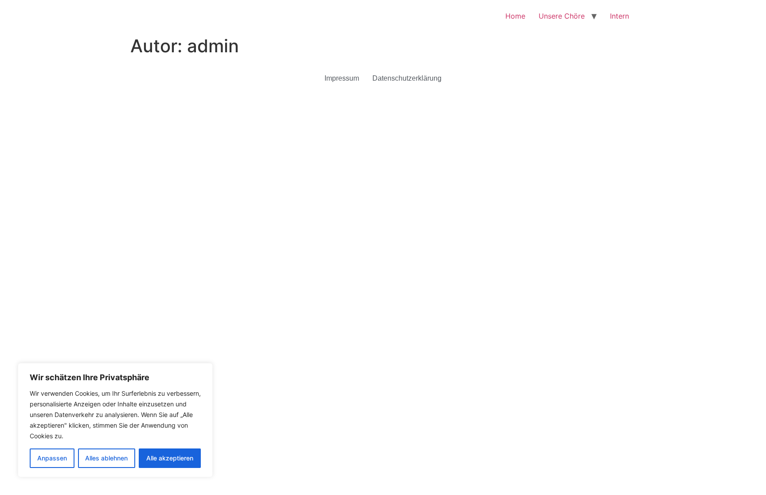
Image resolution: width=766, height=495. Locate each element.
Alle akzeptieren (169, 458)
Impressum (341, 78)
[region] (115, 420)
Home (515, 16)
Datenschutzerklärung (407, 78)
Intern (619, 16)
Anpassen (52, 458)
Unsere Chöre (562, 16)
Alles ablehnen (106, 458)
